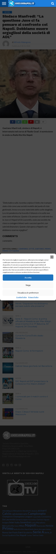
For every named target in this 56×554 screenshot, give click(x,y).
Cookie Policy (21, 297)
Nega (28, 285)
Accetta (28, 277)
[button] (52, 257)
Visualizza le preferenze (28, 292)
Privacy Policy (33, 297)
